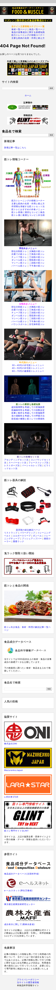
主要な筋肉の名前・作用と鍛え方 (28, 38)
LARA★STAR (11, 797)
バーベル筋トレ (19, 265)
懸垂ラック (18, 541)
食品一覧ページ (37, 29)
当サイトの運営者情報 (28, 982)
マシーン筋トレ (19, 262)
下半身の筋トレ (37, 265)
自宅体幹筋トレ (37, 324)
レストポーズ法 (12, 465)
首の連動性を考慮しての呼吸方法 (28, 415)
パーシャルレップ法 (32, 465)
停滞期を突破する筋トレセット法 (28, 206)
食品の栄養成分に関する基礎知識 (28, 32)
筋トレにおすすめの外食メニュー (28, 209)
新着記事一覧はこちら (15, 147)
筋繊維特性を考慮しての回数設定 (28, 410)
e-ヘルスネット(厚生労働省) (18, 890)
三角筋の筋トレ (37, 254)
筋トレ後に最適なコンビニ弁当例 (28, 215)
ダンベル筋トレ (19, 260)
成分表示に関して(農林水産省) (19, 924)
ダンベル (37, 535)
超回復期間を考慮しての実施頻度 (28, 407)
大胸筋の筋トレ (37, 251)
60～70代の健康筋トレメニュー (28, 371)
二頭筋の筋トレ (37, 262)
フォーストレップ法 (38, 462)
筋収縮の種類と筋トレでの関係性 (28, 418)
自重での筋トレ (19, 254)
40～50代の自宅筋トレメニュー (28, 368)
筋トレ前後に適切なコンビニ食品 (28, 212)
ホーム (28, 95)
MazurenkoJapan (13, 770)
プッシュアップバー (32, 538)
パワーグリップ (27, 532)
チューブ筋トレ (19, 257)
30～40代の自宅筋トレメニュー (28, 365)
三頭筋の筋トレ (37, 257)
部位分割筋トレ (19, 251)
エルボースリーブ (22, 535)
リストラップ (10, 532)
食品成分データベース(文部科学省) (21, 873)
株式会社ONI (10, 743)
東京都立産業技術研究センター (19, 904)
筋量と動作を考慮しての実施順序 (28, 413)
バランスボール (19, 324)
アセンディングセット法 (16, 459)
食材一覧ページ (19, 29)
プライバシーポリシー (28, 979)
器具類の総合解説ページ (28, 530)
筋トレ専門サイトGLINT (16, 830)
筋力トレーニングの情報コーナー (28, 35)
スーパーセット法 (17, 462)
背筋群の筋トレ (37, 260)
